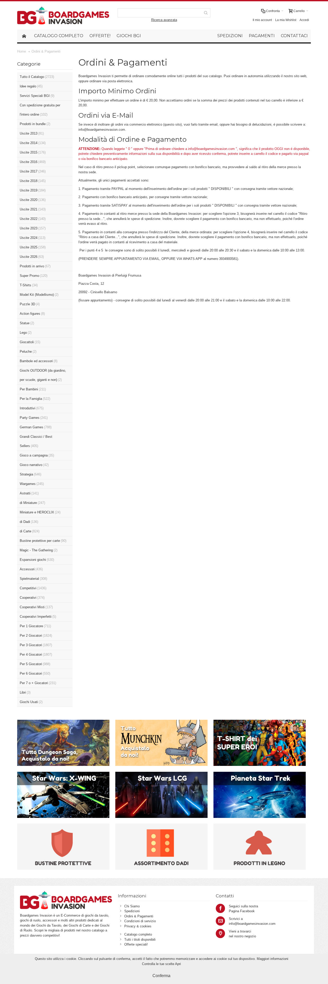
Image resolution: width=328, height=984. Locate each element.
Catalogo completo (138, 934)
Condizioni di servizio (140, 921)
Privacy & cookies (137, 926)
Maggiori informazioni (272, 959)
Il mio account (262, 20)
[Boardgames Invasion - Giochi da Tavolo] (63, 15)
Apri (178, 964)
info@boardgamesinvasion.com (101, 129)
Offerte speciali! (136, 944)
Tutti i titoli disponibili (140, 939)
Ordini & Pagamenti (138, 916)
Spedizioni (132, 911)
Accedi (304, 20)
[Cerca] (205, 12)
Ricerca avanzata (164, 20)
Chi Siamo (132, 906)
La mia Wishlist (285, 20)
